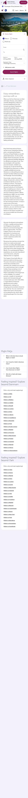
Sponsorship (4, 591)
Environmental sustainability (8, 598)
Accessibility (5, 692)
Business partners (5, 615)
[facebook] (3, 644)
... (5, 86)
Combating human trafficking (18, 692)
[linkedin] (10, 644)
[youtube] (14, 644)
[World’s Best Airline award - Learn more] (5, 657)
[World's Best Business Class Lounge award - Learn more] (5, 672)
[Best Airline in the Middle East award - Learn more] (5, 679)
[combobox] (14, 311)
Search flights (14, 336)
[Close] (1, 2)
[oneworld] (5, 10)
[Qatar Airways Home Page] (2, 10)
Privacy (18, 690)
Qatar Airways (4, 580)
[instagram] (17, 644)
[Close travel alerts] (25, 6)
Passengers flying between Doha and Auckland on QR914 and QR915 (14, 6)
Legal (12, 690)
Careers (3, 586)
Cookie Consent (12, 695)
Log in (16, 10)
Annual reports (5, 596)
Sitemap (4, 695)
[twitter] (7, 644)
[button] (15, 399)
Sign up (22, 10)
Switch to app (23, 2)
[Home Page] (2, 86)
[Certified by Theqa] (8, 630)
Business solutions (5, 610)
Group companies (5, 604)
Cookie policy (5, 690)
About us (3, 584)
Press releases (4, 589)
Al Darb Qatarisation (6, 594)
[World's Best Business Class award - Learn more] (5, 664)
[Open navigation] (25, 10)
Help (2, 621)
